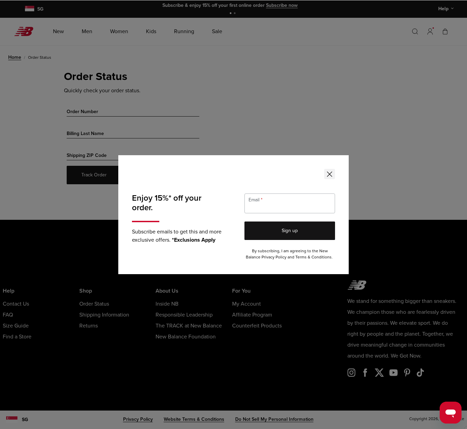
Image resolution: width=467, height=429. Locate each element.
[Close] (329, 174)
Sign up (290, 230)
